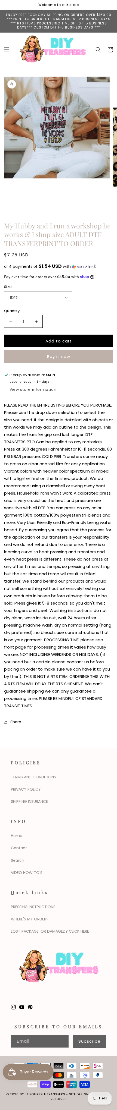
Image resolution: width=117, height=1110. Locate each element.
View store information (33, 389)
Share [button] (15, 722)
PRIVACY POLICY (26, 789)
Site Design (79, 1094)
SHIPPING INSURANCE (29, 801)
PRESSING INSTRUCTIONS (33, 907)
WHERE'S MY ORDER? (29, 919)
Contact (19, 848)
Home (16, 835)
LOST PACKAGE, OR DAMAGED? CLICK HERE (50, 931)
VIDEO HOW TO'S (26, 872)
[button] (7, 50)
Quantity (12, 310)
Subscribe (89, 1041)
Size (8, 286)
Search (17, 860)
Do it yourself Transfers (42, 1094)
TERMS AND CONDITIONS (33, 777)
